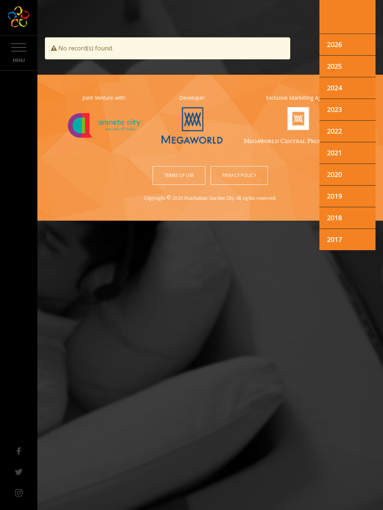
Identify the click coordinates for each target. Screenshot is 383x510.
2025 (334, 66)
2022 (334, 131)
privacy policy (239, 175)
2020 (334, 174)
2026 (334, 44)
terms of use (179, 175)
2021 (334, 152)
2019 (334, 196)
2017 (334, 239)
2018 (334, 217)
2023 (334, 109)
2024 (334, 87)
